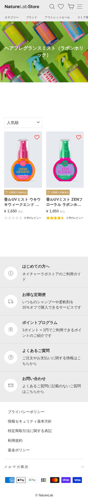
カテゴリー (12, 17)
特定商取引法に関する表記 (30, 431)
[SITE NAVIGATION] (79, 6)
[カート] (70, 6)
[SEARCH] (52, 6)
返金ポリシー (19, 450)
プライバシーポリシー (26, 412)
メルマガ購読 (16, 467)
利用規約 (15, 440)
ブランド (31, 17)
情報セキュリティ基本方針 (30, 421)
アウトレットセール (57, 17)
